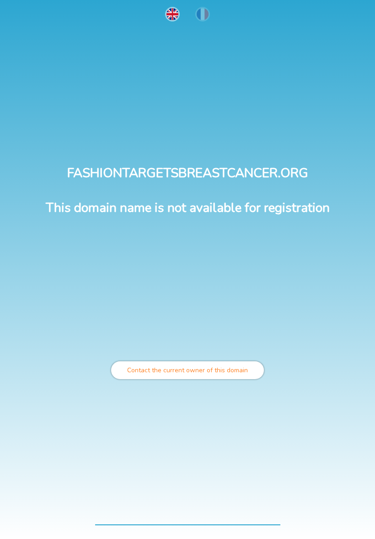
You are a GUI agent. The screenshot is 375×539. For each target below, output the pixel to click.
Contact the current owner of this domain (187, 370)
